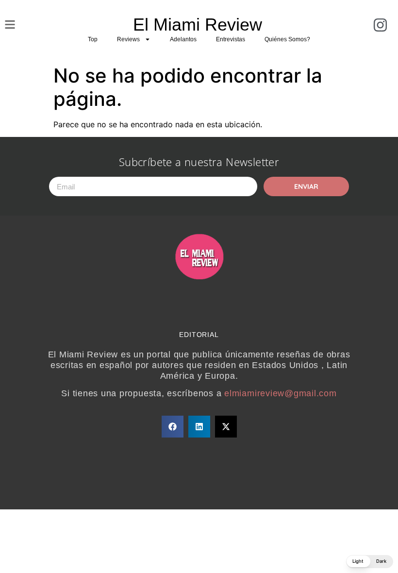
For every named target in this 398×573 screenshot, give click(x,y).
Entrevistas (230, 39)
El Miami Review (197, 24)
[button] (172, 427)
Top (93, 39)
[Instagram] (380, 25)
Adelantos (183, 39)
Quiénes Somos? (287, 39)
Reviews (128, 39)
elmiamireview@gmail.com (280, 393)
